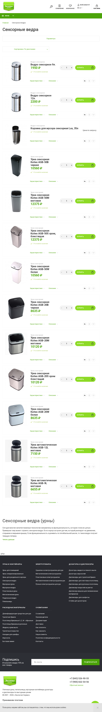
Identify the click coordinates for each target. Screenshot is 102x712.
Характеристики (36, 81)
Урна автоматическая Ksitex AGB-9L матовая (44, 483)
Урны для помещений (10, 570)
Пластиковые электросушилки (48, 577)
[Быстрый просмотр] (85, 81)
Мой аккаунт (85, 5)
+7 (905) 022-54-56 (79, 682)
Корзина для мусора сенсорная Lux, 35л (54, 128)
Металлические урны (10, 594)
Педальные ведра (9, 598)
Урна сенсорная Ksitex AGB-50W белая (40, 269)
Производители (42, 617)
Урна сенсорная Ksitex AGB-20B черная (40, 305)
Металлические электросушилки (48, 574)
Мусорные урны (8, 584)
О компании (40, 614)
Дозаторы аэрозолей (77, 574)
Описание (52, 81)
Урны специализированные (12, 574)
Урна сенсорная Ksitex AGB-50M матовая (40, 198)
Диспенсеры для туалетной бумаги (82, 577)
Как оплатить (41, 627)
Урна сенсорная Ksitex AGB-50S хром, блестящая (43, 233)
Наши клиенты (41, 634)
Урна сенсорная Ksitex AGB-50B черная (40, 162)
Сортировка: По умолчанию (24, 49)
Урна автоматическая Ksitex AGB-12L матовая (44, 447)
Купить (80, 67)
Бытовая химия (8, 641)
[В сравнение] (89, 81)
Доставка (39, 624)
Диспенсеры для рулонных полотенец (83, 584)
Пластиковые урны (9, 591)
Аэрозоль (6, 638)
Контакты (39, 641)
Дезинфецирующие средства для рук (16, 614)
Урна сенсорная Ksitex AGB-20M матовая (40, 340)
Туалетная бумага (9, 617)
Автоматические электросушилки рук (50, 581)
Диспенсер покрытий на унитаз (81, 588)
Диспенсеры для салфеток (79, 597)
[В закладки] (93, 81)
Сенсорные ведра (9, 581)
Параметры (51, 39)
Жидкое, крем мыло (10, 627)
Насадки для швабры (10, 634)
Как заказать (41, 631)
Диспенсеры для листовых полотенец (83, 581)
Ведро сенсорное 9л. (43, 64)
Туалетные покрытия (10, 631)
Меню (7, 16)
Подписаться (90, 662)
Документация (41, 620)
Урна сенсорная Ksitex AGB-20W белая (40, 412)
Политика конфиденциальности (48, 638)
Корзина (97, 8)
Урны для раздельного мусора (14, 577)
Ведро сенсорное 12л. (41, 97)
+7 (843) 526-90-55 (79, 678)
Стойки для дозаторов (77, 601)
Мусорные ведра (9, 588)
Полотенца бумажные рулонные (14, 624)
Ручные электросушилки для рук (48, 584)
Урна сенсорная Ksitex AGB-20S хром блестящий (43, 376)
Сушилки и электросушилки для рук (49, 570)
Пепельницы (7, 601)
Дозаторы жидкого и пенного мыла (82, 570)
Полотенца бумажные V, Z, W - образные (17, 620)
